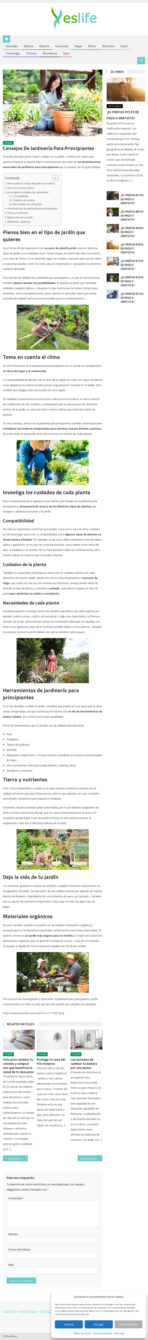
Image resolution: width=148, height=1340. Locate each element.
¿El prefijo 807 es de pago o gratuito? (132, 216)
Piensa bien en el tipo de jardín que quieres (31, 183)
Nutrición (108, 46)
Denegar (99, 1324)
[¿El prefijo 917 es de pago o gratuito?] (113, 195)
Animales (12, 46)
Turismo (31, 53)
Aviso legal (119, 1333)
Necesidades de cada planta (27, 204)
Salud (124, 46)
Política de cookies (82, 1333)
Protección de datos (102, 1333)
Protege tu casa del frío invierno (51, 1061)
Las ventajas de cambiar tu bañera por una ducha (84, 1063)
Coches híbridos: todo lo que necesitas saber (91, 1158)
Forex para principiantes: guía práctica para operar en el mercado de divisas (18, 1158)
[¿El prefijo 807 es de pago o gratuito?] (113, 212)
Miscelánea (50, 53)
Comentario (16, 1198)
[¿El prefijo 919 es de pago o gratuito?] (113, 244)
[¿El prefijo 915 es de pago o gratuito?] (126, 89)
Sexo (66, 53)
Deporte (44, 46)
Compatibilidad (20, 196)
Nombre (13, 1234)
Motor (92, 46)
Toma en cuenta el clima (20, 188)
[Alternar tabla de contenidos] (53, 178)
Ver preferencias (128, 1324)
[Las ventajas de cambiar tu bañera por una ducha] (86, 1040)
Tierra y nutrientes (17, 213)
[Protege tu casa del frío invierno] (53, 1040)
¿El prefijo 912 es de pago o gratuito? (132, 265)
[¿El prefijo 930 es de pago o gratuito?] (113, 228)
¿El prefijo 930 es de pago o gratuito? (132, 232)
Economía (62, 46)
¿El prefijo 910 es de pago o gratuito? (132, 281)
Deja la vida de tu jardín (20, 217)
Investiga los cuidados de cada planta (27, 192)
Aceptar (68, 1324)
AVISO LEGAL (28, 1311)
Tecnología (13, 53)
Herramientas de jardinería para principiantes (32, 208)
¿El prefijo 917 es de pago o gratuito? (132, 199)
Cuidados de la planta (24, 200)
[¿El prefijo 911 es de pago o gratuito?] (113, 294)
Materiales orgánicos (19, 222)
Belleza (28, 46)
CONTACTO (10, 1311)
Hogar (78, 46)
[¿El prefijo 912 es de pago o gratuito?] (113, 261)
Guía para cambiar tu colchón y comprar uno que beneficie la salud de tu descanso (18, 1065)
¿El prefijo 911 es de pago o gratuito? (132, 298)
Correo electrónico (19, 1249)
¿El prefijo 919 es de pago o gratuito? (132, 248)
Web (11, 1265)
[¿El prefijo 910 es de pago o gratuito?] (113, 277)
